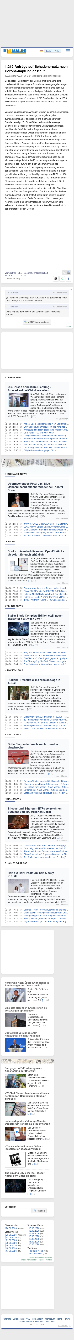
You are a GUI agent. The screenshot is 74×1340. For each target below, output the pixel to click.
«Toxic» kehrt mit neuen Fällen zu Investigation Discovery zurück (24, 1147)
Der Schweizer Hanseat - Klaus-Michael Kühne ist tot (48, 786)
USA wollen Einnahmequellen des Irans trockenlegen (49, 426)
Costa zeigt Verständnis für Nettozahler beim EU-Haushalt (22, 1034)
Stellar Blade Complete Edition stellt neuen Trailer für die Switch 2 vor (35, 617)
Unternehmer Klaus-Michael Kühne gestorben (45, 789)
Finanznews (13, 798)
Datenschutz (18, 1318)
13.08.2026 (34, 1236)
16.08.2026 (34, 1228)
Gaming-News (14, 605)
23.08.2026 (11, 1234)
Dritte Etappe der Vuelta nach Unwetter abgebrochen (33, 745)
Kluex (14, 292)
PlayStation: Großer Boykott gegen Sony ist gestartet (48, 658)
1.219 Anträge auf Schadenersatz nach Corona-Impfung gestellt (36, 68)
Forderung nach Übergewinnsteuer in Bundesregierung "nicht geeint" (27, 984)
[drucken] (68, 273)
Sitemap (7, 1318)
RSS (52, 1321)
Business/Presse (16, 863)
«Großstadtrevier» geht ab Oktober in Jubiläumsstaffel (49, 722)
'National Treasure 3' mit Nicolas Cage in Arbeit (34, 681)
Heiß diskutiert (35, 1253)
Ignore (41, 1259)
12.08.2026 (34, 1238)
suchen (41, 1210)
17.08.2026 (11, 1250)
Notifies (49, 1259)
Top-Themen (13, 377)
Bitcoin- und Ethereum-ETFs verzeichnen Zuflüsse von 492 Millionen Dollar (35, 810)
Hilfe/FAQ (39, 1321)
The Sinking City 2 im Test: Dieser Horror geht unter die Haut (24, 1174)
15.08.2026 (34, 1230)
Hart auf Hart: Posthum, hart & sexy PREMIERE (31, 874)
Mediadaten (37, 1318)
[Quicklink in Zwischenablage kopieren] (64, 273)
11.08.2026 (34, 1241)
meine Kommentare (29, 1259)
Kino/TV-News (14, 670)
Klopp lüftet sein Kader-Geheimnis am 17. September (48, 783)
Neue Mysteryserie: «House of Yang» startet (44, 725)
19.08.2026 (11, 1245)
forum (68, 326)
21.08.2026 (11, 1240)
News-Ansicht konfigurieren (40, 1257)
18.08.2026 (11, 1248)
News (22, 1321)
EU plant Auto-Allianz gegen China (40, 450)
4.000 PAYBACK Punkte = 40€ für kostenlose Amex (47, 599)
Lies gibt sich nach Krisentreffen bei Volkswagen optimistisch (26, 1009)
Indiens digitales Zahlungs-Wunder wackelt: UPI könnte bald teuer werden (27, 1122)
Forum (67, 1318)
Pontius (14, 306)
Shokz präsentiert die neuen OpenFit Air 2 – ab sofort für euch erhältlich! (36, 552)
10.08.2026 (34, 1244)
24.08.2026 (11, 1228)
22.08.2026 (11, 1237)
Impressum (50, 1318)
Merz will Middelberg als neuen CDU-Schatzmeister (48, 444)
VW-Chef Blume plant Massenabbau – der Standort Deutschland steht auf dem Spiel (27, 1095)
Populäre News (36, 1250)
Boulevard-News (16, 474)
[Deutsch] (42, 51)
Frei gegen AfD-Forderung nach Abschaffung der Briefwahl (23, 1069)
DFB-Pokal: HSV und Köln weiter (39, 432)
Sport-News (13, 734)
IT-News (10, 541)
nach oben (63, 1325)
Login (48, 50)
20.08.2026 (11, 1242)
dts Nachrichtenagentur (50, 75)
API (47, 1321)
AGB (28, 1318)
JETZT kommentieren (38, 322)
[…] (30, 416)
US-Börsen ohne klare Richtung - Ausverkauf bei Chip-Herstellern (29, 388)
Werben (30, 1321)
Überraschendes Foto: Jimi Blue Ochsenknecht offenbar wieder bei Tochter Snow (35, 487)
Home (59, 1318)
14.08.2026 (34, 1233)
